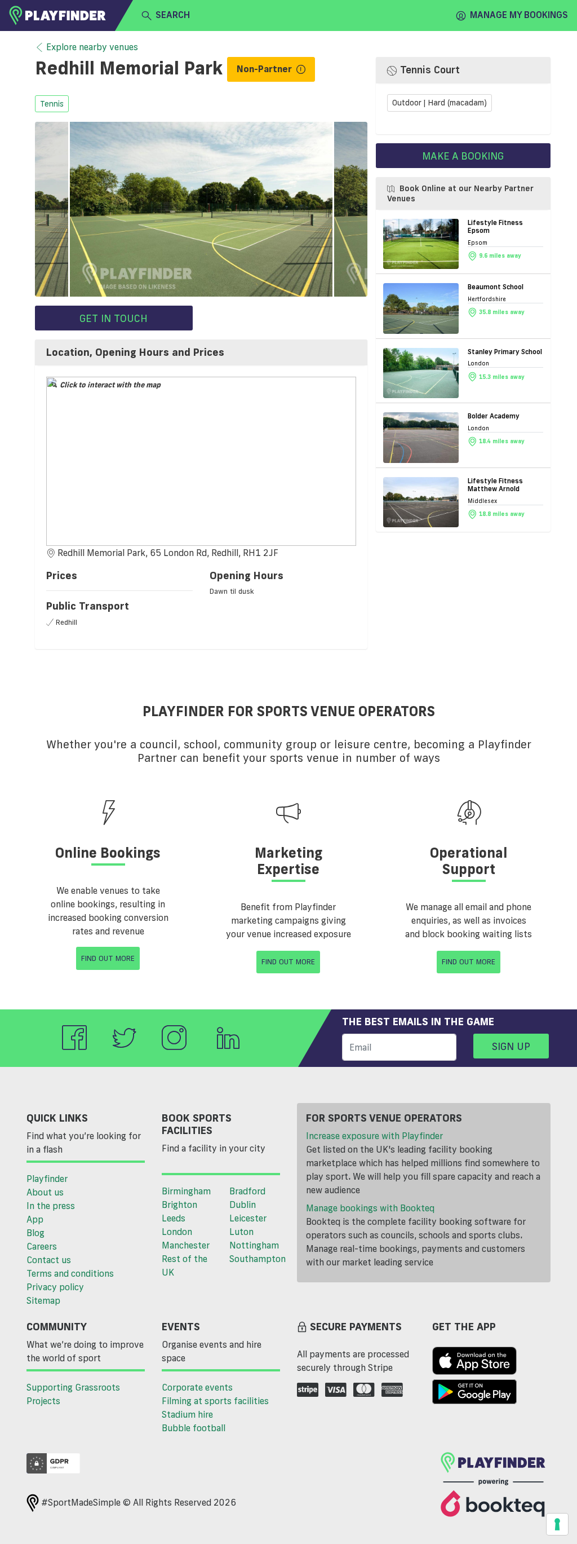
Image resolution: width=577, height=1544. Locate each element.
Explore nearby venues (92, 46)
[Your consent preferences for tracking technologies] (557, 1524)
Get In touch (113, 318)
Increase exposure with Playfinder (374, 1135)
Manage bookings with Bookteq (370, 1208)
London (177, 1231)
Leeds (173, 1218)
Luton (241, 1231)
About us (45, 1192)
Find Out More (108, 958)
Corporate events (197, 1387)
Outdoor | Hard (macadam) (439, 103)
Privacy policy (55, 1286)
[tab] (201, 352)
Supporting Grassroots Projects (73, 1394)
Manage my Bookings (519, 14)
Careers (41, 1246)
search (173, 14)
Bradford (247, 1191)
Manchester (186, 1245)
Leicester (248, 1218)
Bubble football (193, 1427)
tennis (52, 104)
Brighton (179, 1204)
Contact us (48, 1259)
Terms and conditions (70, 1273)
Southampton (257, 1258)
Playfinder (47, 1178)
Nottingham (254, 1245)
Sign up (511, 1046)
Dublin (242, 1204)
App (34, 1219)
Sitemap (43, 1300)
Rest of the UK (184, 1265)
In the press (50, 1205)
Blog (35, 1232)
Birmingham (186, 1191)
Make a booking (463, 155)
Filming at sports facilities (215, 1400)
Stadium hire (187, 1414)
